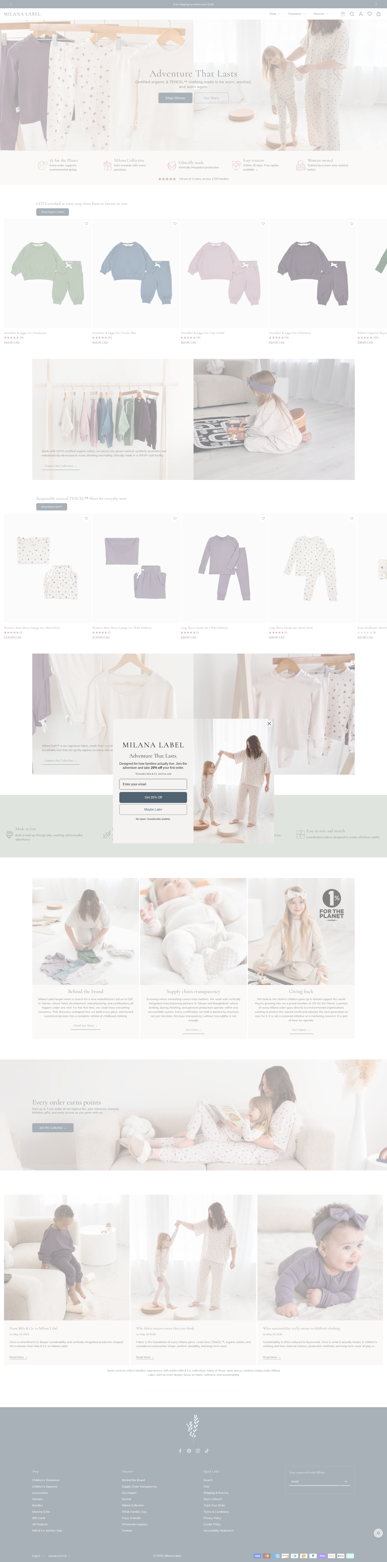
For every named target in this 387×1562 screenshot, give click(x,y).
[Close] (269, 723)
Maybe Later (153, 809)
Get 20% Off (153, 797)
